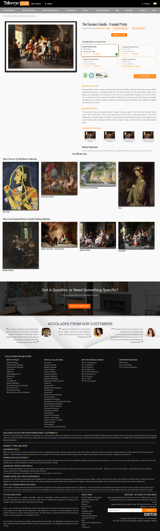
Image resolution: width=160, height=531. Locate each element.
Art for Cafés (86, 379)
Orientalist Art (11, 381)
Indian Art (10, 372)
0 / (145, 4)
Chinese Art (48, 392)
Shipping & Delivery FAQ (90, 500)
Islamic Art (10, 369)
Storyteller (122, 251)
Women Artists (49, 397)
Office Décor (123, 363)
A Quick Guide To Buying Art (92, 497)
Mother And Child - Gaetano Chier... (53, 249)
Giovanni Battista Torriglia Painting (114, 151)
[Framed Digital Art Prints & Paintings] (39, 476)
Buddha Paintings (50, 367)
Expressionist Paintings (15, 365)
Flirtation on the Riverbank (89, 188)
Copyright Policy (87, 511)
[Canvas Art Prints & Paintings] (32, 466)
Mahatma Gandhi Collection (54, 381)
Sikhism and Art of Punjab (53, 420)
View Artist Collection (121, 28)
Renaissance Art (12, 388)
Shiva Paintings (49, 369)
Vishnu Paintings (50, 372)
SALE (153, 10)
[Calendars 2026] (18, 449)
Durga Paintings (49, 422)
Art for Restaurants (89, 374)
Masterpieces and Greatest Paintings (57, 401)
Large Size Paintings (102, 10)
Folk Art (9, 379)
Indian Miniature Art (13, 374)
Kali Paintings (49, 424)
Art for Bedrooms (88, 365)
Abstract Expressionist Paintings (18, 392)
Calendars (143, 10)
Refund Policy (86, 507)
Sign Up (38, 4)
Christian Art (48, 390)
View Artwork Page (139, 28)
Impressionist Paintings (15, 367)
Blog (117, 10)
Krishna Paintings (50, 365)
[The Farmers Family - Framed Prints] (41, 46)
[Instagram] (152, 515)
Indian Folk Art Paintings (52, 406)
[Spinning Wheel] (98, 235)
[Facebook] (148, 515)
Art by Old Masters (90, 151)
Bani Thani (6, 212)
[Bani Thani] (21, 186)
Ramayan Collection (51, 411)
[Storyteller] (136, 235)
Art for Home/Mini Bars (90, 372)
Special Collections (28, 10)
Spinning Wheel (85, 250)
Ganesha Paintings (50, 374)
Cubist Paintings (12, 363)
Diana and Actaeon (47, 197)
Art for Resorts (87, 376)
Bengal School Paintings (52, 388)
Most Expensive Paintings (53, 404)
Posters (85, 10)
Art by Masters (70, 10)
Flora (120, 208)
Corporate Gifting (125, 365)
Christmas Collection (51, 408)
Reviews (85, 504)
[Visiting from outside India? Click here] (57, 433)
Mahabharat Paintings (52, 399)
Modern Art (11, 376)
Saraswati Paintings (51, 379)
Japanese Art (49, 385)
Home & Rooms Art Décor (50, 10)
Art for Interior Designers (128, 367)
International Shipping (89, 516)
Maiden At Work (8, 270)
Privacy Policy (86, 513)
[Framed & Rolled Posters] (28, 457)
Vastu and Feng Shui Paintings (55, 427)
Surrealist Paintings (13, 390)
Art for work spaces (89, 381)
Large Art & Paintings (51, 415)
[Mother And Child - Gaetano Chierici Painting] (59, 234)
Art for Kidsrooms (88, 369)
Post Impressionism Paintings (17, 385)
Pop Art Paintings (13, 383)
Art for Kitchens (87, 367)
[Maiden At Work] (21, 245)
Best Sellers (129, 10)
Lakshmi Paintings (50, 376)
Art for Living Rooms (89, 363)
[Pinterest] (155, 515)
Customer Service (88, 518)
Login (33, 4)
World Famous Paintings (52, 395)
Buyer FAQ (85, 502)
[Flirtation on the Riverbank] (98, 174)
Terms (84, 509)
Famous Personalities (52, 418)
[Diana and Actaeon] (59, 178)
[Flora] (136, 184)
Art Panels (47, 363)
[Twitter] (145, 515)
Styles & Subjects (9, 10)
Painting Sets (48, 413)
